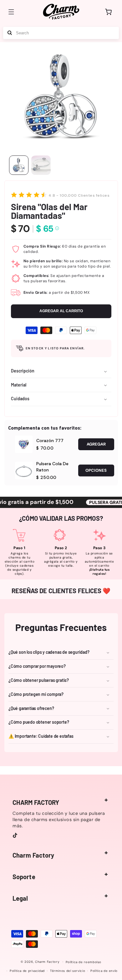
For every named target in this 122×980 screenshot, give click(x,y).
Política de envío (104, 971)
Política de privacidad (27, 971)
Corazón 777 (50, 440)
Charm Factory (47, 962)
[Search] (9, 33)
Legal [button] (20, 898)
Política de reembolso (83, 962)
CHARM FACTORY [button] (36, 802)
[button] (11, 12)
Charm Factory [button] (33, 855)
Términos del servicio (67, 971)
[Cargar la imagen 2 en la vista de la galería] (41, 165)
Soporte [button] (24, 876)
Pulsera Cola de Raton (52, 467)
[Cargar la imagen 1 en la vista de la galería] (18, 165)
